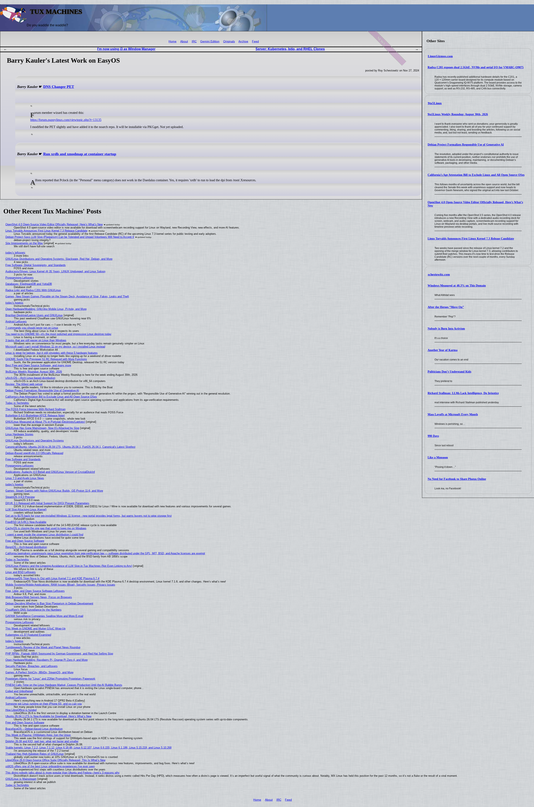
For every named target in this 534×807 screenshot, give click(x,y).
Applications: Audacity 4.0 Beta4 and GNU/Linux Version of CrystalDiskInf (50, 471)
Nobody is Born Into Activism (446, 328)
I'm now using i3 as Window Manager (126, 49)
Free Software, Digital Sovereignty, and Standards (35, 265)
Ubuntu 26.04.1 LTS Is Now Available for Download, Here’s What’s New (48, 716)
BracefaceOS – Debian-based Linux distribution (34, 728)
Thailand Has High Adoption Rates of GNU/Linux (34, 753)
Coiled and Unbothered (19, 691)
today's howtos (14, 302)
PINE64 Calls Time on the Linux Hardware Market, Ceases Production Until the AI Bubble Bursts (63, 684)
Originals (229, 41)
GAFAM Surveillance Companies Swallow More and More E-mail (44, 616)
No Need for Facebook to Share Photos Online (457, 479)
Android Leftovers (16, 321)
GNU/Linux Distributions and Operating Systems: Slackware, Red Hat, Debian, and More (58, 258)
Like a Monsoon (438, 457)
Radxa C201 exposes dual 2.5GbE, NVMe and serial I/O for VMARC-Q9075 (476, 67)
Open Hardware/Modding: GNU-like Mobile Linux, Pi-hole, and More (46, 309)
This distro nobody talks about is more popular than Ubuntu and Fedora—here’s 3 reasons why (62, 772)
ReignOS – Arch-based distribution (26, 547)
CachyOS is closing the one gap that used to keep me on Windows (45, 528)
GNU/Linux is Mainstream (21, 778)
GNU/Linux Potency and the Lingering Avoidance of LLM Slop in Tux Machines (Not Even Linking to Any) (68, 565)
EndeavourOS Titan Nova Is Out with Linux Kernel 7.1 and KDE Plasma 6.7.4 (52, 578)
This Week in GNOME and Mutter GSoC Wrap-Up (35, 628)
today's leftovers (15, 252)
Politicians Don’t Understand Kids (449, 371)
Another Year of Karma (442, 350)
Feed (255, 41)
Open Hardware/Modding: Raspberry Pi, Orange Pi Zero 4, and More (46, 659)
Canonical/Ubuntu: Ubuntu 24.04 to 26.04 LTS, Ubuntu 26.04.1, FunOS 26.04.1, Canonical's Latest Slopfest (70, 446)
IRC (194, 41)
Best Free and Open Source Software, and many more (38, 365)
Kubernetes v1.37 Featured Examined (28, 634)
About (184, 41)
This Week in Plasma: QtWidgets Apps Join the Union (38, 735)
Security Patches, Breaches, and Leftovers (31, 666)
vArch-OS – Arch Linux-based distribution (30, 377)
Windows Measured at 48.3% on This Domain (457, 285)
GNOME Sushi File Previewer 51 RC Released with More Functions (46, 359)
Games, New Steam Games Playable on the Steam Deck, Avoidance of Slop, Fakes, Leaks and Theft (67, 296)
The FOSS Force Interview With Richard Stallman (35, 409)
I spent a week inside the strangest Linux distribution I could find (44, 534)
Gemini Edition (209, 41)
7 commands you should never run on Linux (31, 327)
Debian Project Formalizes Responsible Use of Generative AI (466, 144)
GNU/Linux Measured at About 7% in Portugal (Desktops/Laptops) (45, 421)
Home (172, 41)
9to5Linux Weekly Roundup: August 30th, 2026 (458, 114)
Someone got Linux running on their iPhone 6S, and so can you (43, 703)
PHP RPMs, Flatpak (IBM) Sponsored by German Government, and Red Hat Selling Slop (59, 653)
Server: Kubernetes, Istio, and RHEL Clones (290, 49)
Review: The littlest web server (24, 384)
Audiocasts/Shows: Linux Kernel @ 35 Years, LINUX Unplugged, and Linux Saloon (55, 271)
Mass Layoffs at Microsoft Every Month (453, 414)
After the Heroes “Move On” (446, 307)
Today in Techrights (17, 403)
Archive (243, 41)
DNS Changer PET (58, 87)
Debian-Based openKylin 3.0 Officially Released (34, 453)
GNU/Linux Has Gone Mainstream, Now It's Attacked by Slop (42, 428)
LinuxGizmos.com (440, 56)
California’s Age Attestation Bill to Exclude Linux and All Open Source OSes (476, 174)
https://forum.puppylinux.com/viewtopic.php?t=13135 (65, 120)
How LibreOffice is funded (21, 710)
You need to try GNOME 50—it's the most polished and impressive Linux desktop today (58, 334)
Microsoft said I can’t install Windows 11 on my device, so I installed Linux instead (55, 346)
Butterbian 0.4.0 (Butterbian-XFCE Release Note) (35, 415)
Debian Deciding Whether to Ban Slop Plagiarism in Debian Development (49, 603)
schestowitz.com (439, 274)
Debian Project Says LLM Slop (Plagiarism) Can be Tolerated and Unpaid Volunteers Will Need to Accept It (69, 237)
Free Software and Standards (23, 459)
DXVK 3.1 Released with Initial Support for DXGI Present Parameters (47, 503)
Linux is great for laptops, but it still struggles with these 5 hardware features (51, 352)
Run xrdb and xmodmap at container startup (79, 154)
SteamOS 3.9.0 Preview (20, 497)
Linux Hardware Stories (19, 434)
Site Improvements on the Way (24, 243)
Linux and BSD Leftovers (20, 572)
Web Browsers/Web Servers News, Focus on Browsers (38, 597)
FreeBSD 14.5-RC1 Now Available (25, 522)
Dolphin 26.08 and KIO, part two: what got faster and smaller (41, 741)
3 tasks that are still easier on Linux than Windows (35, 340)
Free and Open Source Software (24, 540)
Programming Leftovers (19, 277)
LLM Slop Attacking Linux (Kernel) (26, 509)
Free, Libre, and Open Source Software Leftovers (35, 591)
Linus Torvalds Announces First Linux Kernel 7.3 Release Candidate (471, 238)
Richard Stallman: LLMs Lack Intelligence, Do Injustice (463, 393)
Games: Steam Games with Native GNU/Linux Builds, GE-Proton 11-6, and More (54, 490)
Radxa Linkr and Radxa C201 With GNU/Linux (33, 290)
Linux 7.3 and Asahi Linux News (24, 478)
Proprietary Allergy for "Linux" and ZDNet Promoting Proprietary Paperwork (50, 678)
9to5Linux (435, 103)
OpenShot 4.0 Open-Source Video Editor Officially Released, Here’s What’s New (54, 224)
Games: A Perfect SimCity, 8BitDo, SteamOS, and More (39, 672)
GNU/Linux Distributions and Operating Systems (34, 440)
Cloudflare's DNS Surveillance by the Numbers (33, 609)
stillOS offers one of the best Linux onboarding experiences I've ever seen (50, 766)
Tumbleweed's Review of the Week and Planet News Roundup (42, 647)
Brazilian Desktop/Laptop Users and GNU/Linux (34, 315)
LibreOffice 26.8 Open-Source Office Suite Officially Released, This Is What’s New (55, 760)
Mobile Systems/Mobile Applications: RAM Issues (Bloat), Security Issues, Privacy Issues (60, 584)
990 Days (433, 436)
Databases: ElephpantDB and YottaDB (28, 283)
